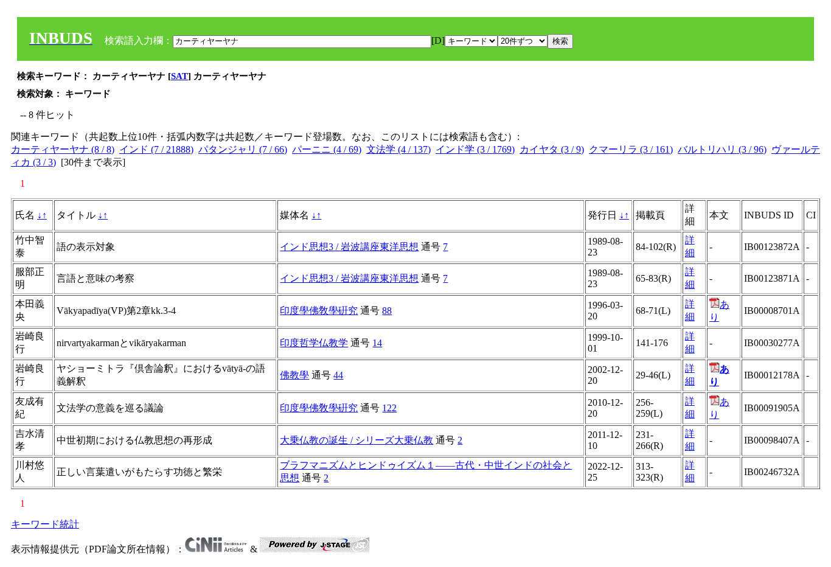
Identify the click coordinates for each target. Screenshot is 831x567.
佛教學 (294, 375)
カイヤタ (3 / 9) (552, 149)
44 (338, 375)
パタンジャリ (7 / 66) (242, 149)
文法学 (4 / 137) (398, 149)
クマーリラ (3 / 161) (631, 149)
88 (387, 310)
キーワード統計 (45, 524)
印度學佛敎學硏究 (319, 310)
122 (389, 408)
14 (377, 343)
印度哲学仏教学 (314, 343)
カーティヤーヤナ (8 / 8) (62, 149)
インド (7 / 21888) (156, 149)
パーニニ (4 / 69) (326, 149)
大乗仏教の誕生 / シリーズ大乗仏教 (356, 440)
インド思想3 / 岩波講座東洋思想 (349, 247)
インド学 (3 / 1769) (475, 149)
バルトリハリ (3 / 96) (722, 149)
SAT (179, 76)
